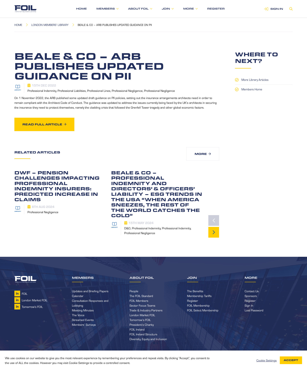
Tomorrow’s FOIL (140, 320)
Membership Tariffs (199, 296)
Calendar (77, 296)
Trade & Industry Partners (146, 310)
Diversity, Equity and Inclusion (148, 339)
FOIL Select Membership (202, 310)
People (134, 291)
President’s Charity (142, 324)
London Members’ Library (49, 25)
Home (81, 9)
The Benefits (195, 291)
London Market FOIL (142, 315)
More (188, 9)
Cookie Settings (266, 360)
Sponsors (251, 296)
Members (105, 9)
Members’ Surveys (84, 324)
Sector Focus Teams (142, 305)
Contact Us (252, 291)
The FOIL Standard (141, 296)
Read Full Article (42, 124)
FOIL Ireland (137, 329)
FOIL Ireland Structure (143, 334)
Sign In (249, 305)
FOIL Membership (198, 305)
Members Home (251, 89)
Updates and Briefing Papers (90, 291)
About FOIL (138, 9)
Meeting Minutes (83, 310)
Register (216, 9)
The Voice (78, 315)
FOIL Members (139, 300)
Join (166, 9)
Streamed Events (83, 320)
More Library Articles (254, 79)
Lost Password (254, 310)
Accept (291, 360)
